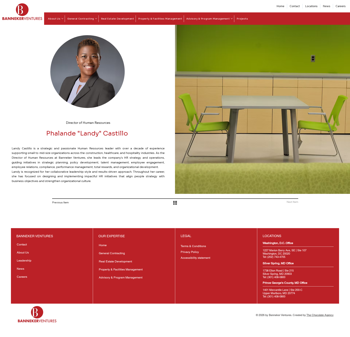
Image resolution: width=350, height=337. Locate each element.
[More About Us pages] (62, 19)
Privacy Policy (190, 252)
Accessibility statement (195, 257)
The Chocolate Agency (320, 315)
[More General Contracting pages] (96, 19)
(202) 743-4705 (276, 256)
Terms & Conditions (194, 246)
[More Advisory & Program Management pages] (232, 19)
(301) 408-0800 (276, 277)
